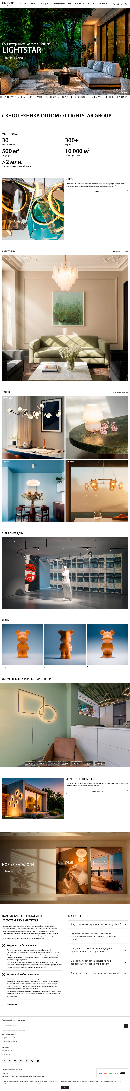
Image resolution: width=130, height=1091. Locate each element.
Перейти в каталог (13, 58)
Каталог (23, 4)
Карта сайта (5, 1073)
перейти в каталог (120, 252)
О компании (79, 4)
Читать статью (97, 792)
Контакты (103, 4)
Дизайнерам (43, 4)
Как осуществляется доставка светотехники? (95, 973)
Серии (32, 4)
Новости (91, 4)
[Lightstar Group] (8, 4)
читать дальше (12, 1004)
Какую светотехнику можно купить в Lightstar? (96, 924)
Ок (65, 1087)
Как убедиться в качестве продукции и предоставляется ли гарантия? (92, 950)
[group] (65, 318)
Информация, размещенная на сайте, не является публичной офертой (23, 1077)
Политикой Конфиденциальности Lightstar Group (14, 1030)
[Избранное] (122, 4)
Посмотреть (9, 871)
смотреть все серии (120, 393)
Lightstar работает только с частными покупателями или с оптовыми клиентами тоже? (93, 936)
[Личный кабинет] (114, 4)
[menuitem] (23, 4)
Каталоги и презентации (62, 4)
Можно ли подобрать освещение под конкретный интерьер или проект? (91, 962)
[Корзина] (126, 4)
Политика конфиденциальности (12, 1069)
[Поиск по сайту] (118, 4)
